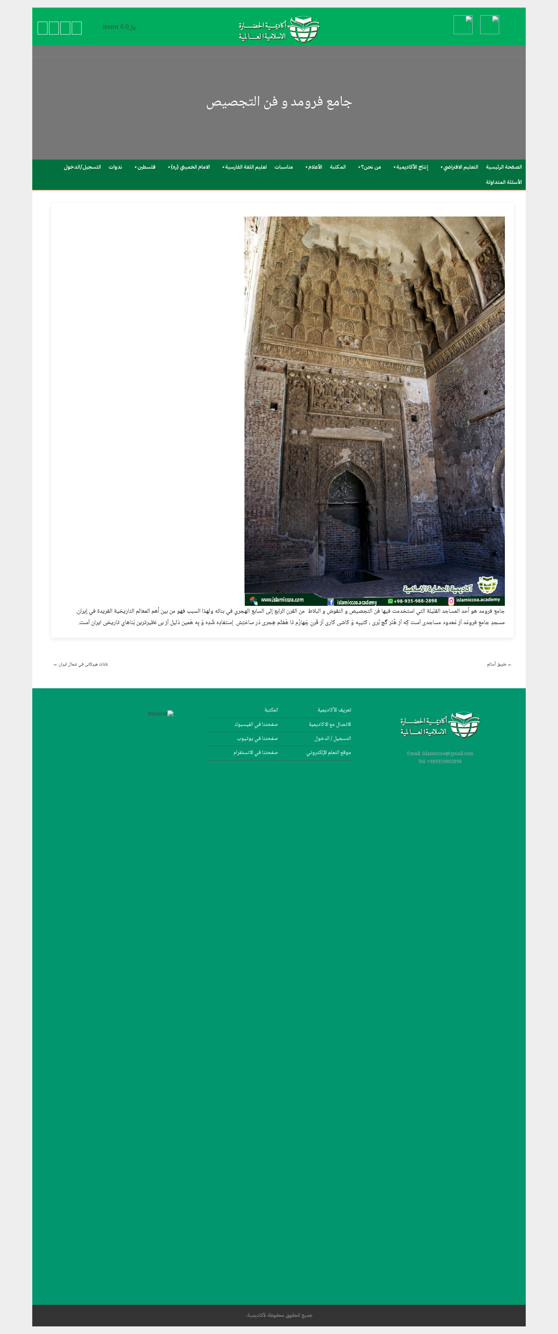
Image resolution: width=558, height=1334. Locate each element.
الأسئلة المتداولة (504, 182)
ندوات (115, 167)
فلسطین (146, 167)
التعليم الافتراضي (460, 167)
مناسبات (283, 167)
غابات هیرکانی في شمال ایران (80, 665)
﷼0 (119, 27)
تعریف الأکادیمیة (334, 710)
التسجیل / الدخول (332, 738)
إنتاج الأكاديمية (412, 167)
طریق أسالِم (499, 665)
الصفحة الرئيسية (504, 167)
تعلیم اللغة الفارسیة (246, 167)
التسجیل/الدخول (82, 167)
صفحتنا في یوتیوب (257, 738)
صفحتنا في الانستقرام (255, 752)
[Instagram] (76, 28)
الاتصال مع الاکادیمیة (330, 724)
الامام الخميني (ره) (190, 167)
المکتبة (338, 167)
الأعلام (315, 167)
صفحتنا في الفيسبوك (256, 724)
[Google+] (53, 28)
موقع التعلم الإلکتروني (328, 752)
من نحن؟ (371, 167)
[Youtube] (65, 28)
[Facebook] (42, 28)
